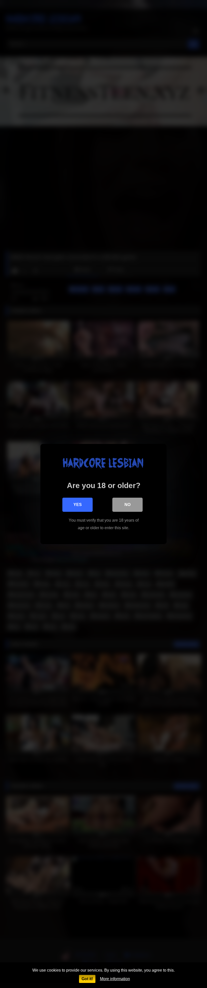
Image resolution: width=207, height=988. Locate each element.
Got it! (87, 979)
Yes (77, 504)
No (127, 504)
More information (115, 979)
